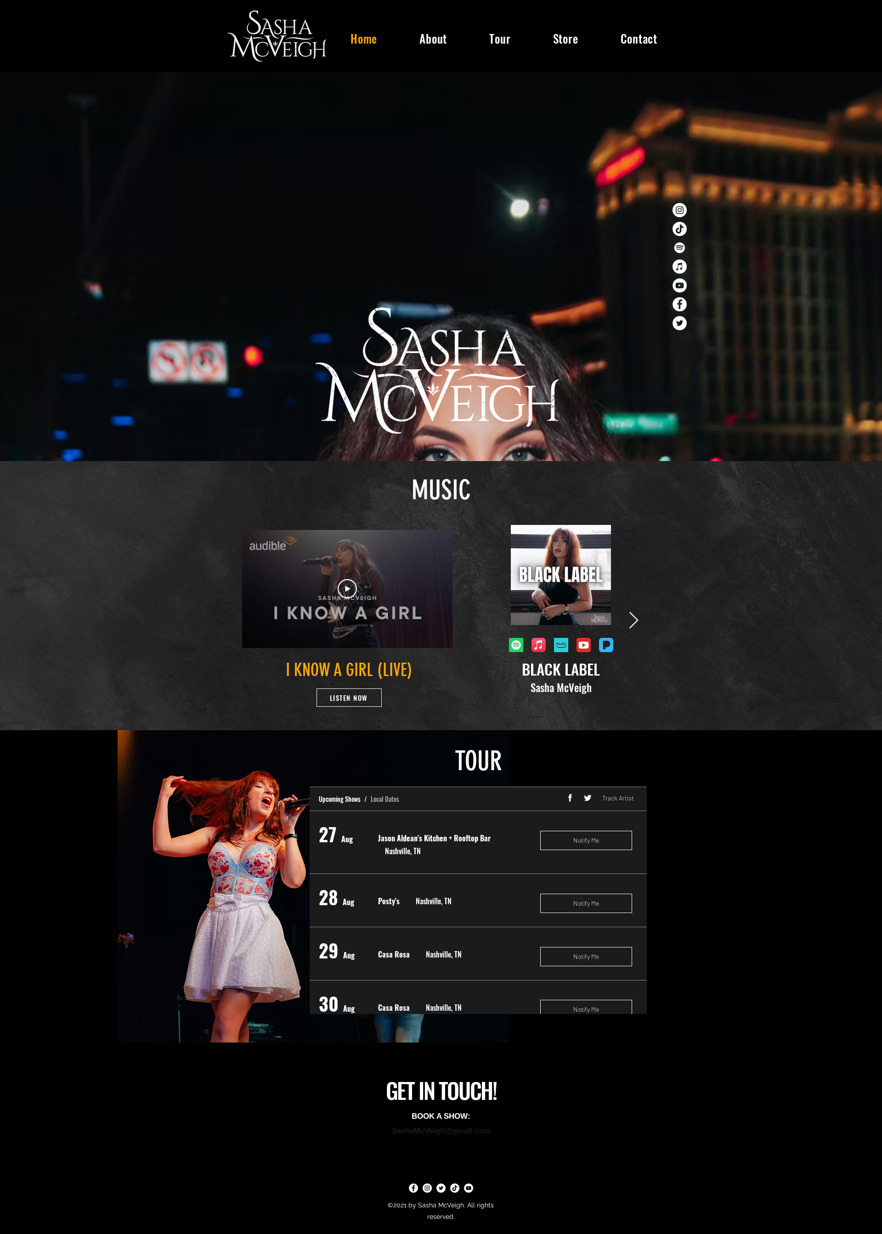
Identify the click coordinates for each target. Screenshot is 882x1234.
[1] (584, 645)
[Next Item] (633, 621)
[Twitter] (680, 323)
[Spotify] (680, 248)
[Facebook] (680, 304)
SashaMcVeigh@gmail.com (441, 1131)
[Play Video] (347, 588)
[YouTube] (680, 285)
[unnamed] (561, 645)
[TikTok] (680, 229)
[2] (606, 645)
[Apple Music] (680, 266)
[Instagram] (680, 210)
